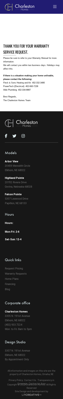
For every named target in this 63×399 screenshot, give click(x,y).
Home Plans (12, 278)
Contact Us (30, 380)
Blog (7, 289)
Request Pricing (14, 268)
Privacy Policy (16, 380)
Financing (10, 284)
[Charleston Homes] (19, 7)
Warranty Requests (16, 273)
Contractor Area (37, 383)
